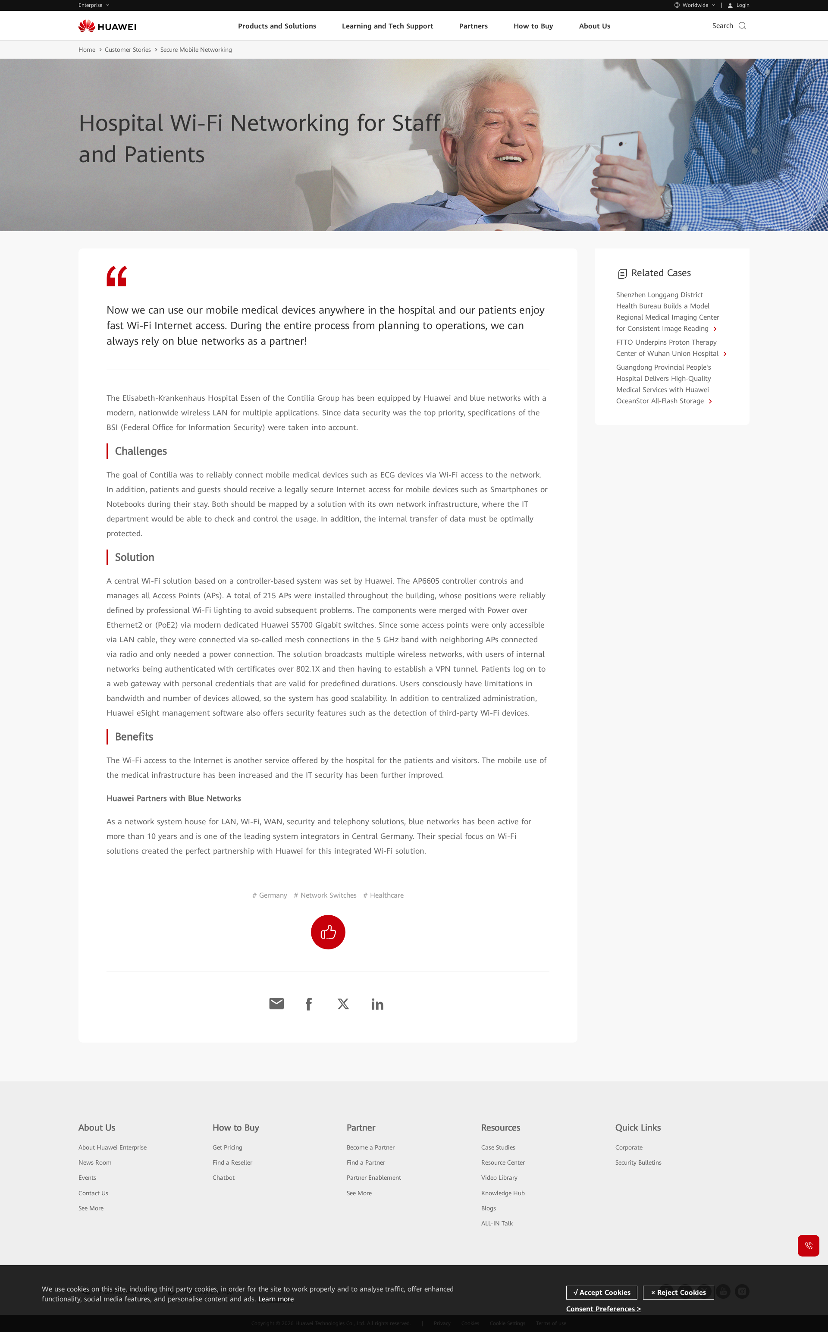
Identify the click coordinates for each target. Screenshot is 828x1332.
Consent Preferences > (603, 1308)
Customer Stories (128, 49)
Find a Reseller (232, 1162)
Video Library (499, 1177)
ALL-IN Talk (497, 1223)
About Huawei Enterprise (112, 1147)
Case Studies (498, 1147)
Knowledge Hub (503, 1193)
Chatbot (224, 1177)
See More (91, 1208)
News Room (95, 1162)
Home (86, 49)
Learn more (276, 1299)
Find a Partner (366, 1162)
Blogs (488, 1208)
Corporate (629, 1147)
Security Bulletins (638, 1162)
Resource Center (503, 1162)
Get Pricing (227, 1147)
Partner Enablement (374, 1177)
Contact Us (93, 1193)
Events (87, 1177)
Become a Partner (371, 1147)
